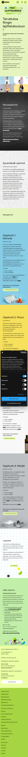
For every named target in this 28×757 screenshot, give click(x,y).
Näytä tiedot (21, 394)
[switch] (24, 380)
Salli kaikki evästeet (14, 398)
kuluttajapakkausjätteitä (14, 609)
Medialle (3, 739)
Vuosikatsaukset (5, 736)
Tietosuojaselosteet (6, 731)
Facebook (3, 745)
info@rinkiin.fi (4, 677)
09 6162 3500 (4, 674)
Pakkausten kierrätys (6, 699)
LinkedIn (3, 753)
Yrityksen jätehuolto (6, 719)
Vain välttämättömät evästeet (14, 403)
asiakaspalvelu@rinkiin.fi (6, 667)
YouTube (3, 750)
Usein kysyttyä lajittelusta (7, 705)
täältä (14, 277)
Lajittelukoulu (4, 702)
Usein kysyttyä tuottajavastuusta (9, 722)
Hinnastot (3, 716)
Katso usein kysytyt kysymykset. (11, 633)
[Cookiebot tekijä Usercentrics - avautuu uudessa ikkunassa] (20, 352)
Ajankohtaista (4, 728)
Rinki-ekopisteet (5, 697)
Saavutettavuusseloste (7, 733)
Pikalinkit (3, 725)
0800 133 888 (4, 664)
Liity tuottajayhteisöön (6, 714)
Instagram (3, 748)
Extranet (3, 711)
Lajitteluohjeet (4, 694)
